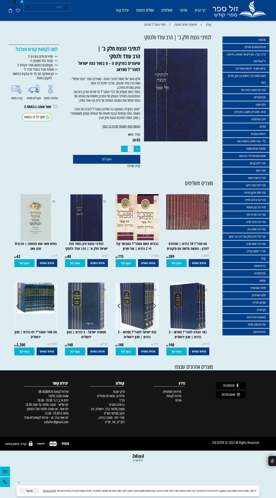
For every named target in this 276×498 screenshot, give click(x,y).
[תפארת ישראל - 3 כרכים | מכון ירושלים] (86, 328)
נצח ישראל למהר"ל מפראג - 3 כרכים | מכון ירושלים (137, 334)
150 (156, 255)
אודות (183, 10)
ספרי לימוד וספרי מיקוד (255, 185)
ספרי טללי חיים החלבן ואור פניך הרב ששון (247, 236)
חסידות (262, 126)
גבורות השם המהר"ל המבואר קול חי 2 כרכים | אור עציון (137, 246)
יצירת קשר (122, 10)
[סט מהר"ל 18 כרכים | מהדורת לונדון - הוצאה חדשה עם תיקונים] (187, 228)
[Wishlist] (18, 10)
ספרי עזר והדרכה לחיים (255, 200)
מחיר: (136, 134)
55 (131, 135)
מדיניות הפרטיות (49, 491)
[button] (176, 263)
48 (138, 140)
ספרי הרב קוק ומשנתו (256, 207)
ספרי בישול (261, 170)
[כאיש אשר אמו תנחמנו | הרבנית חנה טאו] (35, 240)
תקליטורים (261, 310)
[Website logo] (239, 11)
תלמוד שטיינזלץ (259, 295)
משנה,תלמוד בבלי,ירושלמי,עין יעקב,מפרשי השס (247, 79)
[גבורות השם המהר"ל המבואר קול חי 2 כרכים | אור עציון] (135, 239)
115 (121, 256)
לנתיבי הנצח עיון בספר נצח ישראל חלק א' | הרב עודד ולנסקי (86, 246)
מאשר (29, 490)
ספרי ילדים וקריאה (258, 163)
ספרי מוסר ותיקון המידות (255, 192)
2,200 (21, 344)
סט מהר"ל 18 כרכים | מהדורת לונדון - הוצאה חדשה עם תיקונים (188, 246)
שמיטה (262, 280)
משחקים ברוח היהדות (256, 317)
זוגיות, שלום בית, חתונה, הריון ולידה (250, 112)
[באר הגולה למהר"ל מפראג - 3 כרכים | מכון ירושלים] (188, 328)
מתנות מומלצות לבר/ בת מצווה (252, 156)
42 (18, 256)
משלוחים (166, 10)
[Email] (5, 472)
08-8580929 (45, 392)
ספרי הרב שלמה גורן (257, 229)
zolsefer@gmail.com (56, 422)
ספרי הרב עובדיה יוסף (256, 214)
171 (206, 344)
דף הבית (200, 10)
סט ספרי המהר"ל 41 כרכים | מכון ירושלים (36, 334)
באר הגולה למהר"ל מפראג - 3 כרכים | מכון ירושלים (188, 334)
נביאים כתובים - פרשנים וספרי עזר (250, 68)
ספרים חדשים (259, 332)
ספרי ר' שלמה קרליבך (256, 251)
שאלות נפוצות (145, 10)
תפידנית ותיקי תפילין (257, 324)
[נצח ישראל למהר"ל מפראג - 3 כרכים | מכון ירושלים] (137, 328)
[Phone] (5, 483)
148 (171, 344)
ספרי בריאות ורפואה (257, 178)
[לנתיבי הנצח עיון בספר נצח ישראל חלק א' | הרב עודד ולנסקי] (86, 240)
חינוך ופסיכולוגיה (258, 119)
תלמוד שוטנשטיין (258, 288)
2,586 (53, 344)
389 (171, 256)
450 (206, 255)
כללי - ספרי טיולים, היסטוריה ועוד (251, 141)
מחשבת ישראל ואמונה (256, 148)
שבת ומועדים (260, 273)
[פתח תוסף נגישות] (272, 461)
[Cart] (10, 10)
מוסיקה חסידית (259, 302)
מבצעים (262, 40)
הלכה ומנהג (261, 104)
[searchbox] (46, 7)
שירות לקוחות (174, 396)
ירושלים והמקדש (258, 134)
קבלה (263, 258)
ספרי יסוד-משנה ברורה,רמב (253, 90)
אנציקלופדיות (260, 97)
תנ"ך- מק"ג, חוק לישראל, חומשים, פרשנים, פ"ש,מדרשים (246, 58)
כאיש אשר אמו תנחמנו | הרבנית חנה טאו (36, 246)
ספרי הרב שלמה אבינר (256, 244)
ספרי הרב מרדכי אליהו (256, 222)
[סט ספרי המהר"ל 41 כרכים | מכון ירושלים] (35, 312)
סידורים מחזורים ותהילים (255, 47)
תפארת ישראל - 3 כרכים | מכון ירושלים (86, 334)
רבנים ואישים (260, 266)
